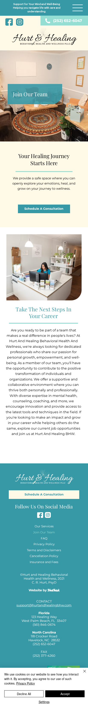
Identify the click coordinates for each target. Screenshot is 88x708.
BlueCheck (53, 590)
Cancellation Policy (44, 556)
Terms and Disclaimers (44, 550)
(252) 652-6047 (67, 20)
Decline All (24, 694)
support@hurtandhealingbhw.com (44, 605)
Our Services (44, 526)
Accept (65, 694)
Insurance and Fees (44, 562)
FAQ (44, 538)
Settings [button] (44, 702)
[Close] (82, 674)
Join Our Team (44, 532)
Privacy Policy (44, 544)
